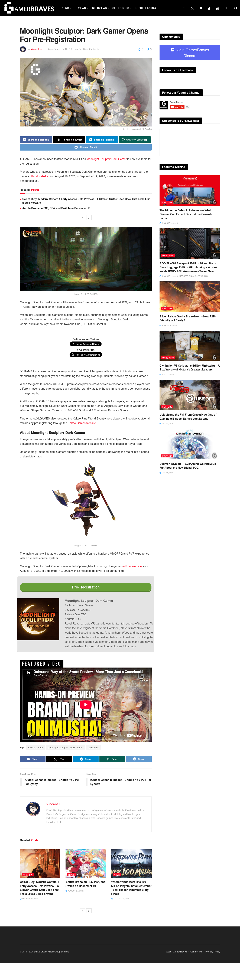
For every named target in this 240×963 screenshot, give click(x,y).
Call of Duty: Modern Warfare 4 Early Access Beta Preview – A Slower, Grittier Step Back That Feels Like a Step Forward (86, 200)
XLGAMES (93, 747)
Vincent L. (36, 49)
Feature (167, 202)
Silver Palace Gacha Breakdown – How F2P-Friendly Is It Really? (188, 318)
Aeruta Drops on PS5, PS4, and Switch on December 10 (56, 208)
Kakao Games (36, 747)
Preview (28, 874)
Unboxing (168, 255)
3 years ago (54, 49)
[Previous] (82, 217)
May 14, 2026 (167, 472)
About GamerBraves (176, 951)
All (65, 49)
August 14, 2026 (169, 223)
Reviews (80, 8)
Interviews (99, 8)
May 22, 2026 (167, 423)
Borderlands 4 (145, 8)
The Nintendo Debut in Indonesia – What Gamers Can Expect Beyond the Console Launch (186, 214)
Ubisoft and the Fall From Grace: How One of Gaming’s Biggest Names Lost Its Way (188, 416)
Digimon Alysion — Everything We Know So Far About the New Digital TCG (188, 466)
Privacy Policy (212, 951)
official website (39, 176)
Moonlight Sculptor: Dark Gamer (107, 159)
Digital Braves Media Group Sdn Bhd (51, 951)
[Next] (89, 217)
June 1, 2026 (167, 374)
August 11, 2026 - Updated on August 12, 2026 (184, 276)
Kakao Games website (82, 423)
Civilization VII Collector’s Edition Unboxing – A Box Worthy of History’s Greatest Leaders (190, 367)
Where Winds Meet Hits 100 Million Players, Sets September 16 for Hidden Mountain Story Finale (131, 888)
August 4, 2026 (169, 325)
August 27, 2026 (29, 898)
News (65, 8)
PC (70, 49)
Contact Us (196, 951)
